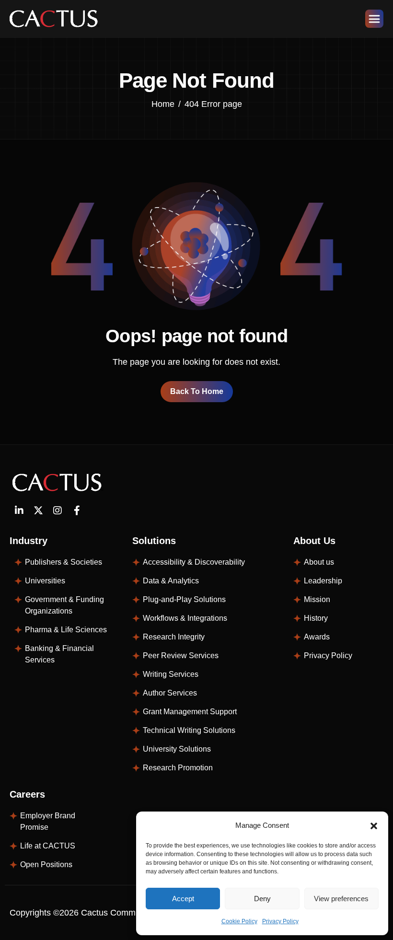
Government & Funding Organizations (64, 605)
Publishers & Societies (63, 562)
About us (319, 562)
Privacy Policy (280, 921)
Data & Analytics (171, 581)
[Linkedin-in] (19, 510)
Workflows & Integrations (185, 618)
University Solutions (177, 749)
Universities (45, 581)
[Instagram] (57, 510)
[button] (374, 825)
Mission (317, 599)
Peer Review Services (181, 655)
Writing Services (170, 674)
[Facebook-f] (76, 510)
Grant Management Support (190, 712)
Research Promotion (178, 768)
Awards (317, 637)
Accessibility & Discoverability (194, 562)
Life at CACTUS (47, 846)
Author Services (170, 693)
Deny (262, 898)
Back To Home (196, 391)
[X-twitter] (38, 510)
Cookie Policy (239, 921)
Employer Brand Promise (47, 821)
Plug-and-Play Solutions (184, 599)
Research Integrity (174, 637)
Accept (183, 898)
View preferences (341, 898)
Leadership (323, 581)
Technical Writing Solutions (189, 730)
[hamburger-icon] (374, 19)
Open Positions (46, 864)
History (316, 618)
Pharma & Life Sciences (66, 630)
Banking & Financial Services (59, 654)
